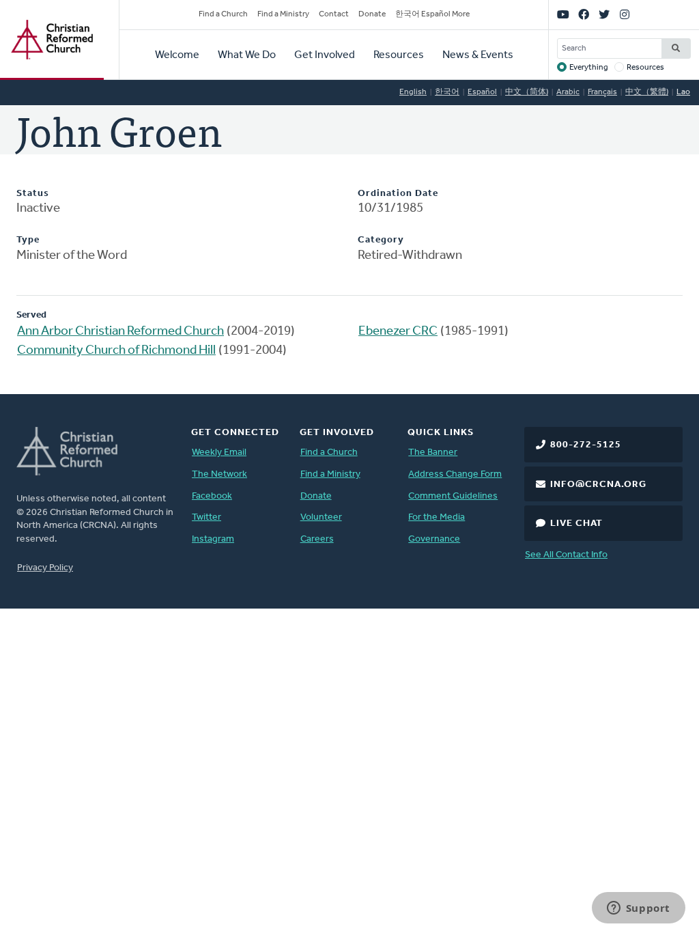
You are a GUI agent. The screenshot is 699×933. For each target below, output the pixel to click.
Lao (683, 92)
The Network (219, 474)
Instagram (213, 539)
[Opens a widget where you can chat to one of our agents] (638, 909)
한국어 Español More (432, 14)
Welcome (177, 55)
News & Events (477, 55)
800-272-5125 (585, 445)
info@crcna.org (598, 484)
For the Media (436, 517)
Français (602, 92)
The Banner (432, 452)
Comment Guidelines (453, 496)
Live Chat (576, 523)
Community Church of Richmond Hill (116, 350)
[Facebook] (583, 15)
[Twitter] (604, 15)
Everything (588, 68)
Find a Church (223, 14)
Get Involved (324, 55)
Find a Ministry (283, 14)
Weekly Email (219, 452)
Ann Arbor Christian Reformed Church (120, 331)
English (413, 92)
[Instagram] (624, 15)
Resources (398, 55)
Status (32, 194)
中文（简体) (526, 92)
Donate (372, 14)
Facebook (212, 496)
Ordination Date (398, 194)
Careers (317, 539)
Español (482, 92)
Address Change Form (455, 474)
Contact (334, 14)
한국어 (447, 92)
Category (381, 240)
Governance (434, 539)
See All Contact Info (566, 555)
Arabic (568, 92)
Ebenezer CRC (398, 331)
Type (28, 240)
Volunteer (321, 517)
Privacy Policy (45, 568)
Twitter (206, 517)
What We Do (247, 55)
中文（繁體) (646, 92)
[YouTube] (563, 15)
